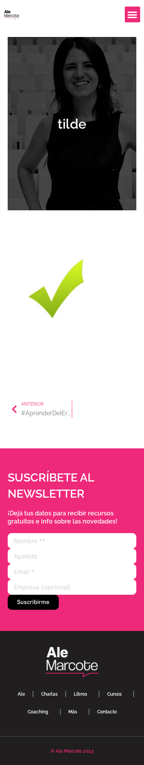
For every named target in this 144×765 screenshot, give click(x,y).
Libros (80, 694)
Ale (21, 694)
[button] (133, 14)
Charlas (49, 694)
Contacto (107, 712)
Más (72, 712)
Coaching (38, 712)
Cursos (114, 694)
